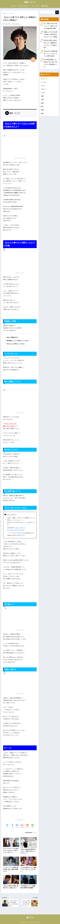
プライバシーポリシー (23, 6)
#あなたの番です (20, 527)
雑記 (42, 113)
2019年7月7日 (21, 535)
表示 (17, 113)
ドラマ (43, 92)
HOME (31, 917)
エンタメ (43, 82)
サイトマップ (35, 6)
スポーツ (43, 89)
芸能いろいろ (30, 2)
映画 (42, 103)
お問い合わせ (44, 6)
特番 (42, 110)
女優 (42, 99)
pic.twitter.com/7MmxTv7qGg (15, 530)
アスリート (44, 79)
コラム (35, 832)
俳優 (42, 96)
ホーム (13, 6)
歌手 (42, 106)
